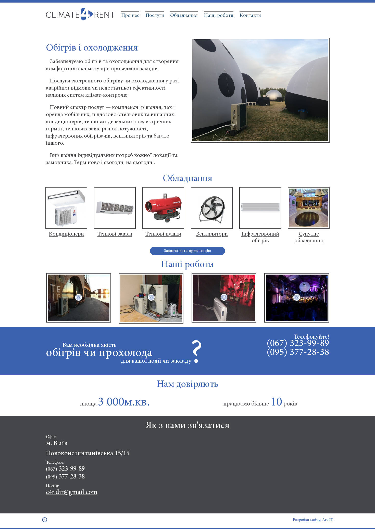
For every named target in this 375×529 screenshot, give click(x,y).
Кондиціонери (66, 234)
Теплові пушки (163, 234)
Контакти (250, 15)
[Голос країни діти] (224, 297)
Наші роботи (218, 15)
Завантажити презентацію (187, 251)
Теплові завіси (114, 234)
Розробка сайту (306, 520)
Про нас (130, 15)
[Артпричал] (78, 297)
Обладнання (184, 15)
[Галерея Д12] (151, 297)
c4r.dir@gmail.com (71, 492)
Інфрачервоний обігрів (260, 237)
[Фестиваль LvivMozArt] (296, 297)
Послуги (154, 15)
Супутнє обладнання (308, 237)
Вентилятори (212, 234)
